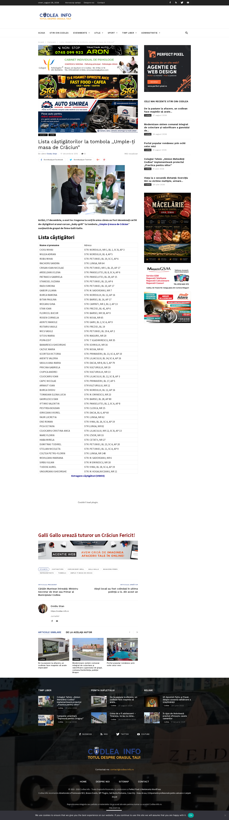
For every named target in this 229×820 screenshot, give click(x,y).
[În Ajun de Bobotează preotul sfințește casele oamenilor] (152, 717)
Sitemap (124, 781)
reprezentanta (47, 573)
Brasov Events (92, 793)
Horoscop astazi (73, 3)
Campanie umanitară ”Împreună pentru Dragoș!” (70, 717)
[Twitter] (182, 2)
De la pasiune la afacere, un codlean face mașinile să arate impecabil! (52, 665)
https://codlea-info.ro (60, 611)
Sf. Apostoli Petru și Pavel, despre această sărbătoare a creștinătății (177, 699)
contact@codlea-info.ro (122, 769)
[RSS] (176, 2)
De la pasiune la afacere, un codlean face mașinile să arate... (123, 699)
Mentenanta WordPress (151, 789)
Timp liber (128, 33)
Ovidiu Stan (52, 154)
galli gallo (93, 569)
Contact (101, 3)
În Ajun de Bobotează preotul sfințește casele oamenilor (175, 716)
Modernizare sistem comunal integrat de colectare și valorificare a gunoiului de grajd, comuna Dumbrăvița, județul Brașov (87, 667)
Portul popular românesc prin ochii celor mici (121, 664)
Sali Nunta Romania (117, 793)
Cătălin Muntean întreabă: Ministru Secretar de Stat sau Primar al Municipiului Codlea (58, 591)
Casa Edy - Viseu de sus (137, 793)
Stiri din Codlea (59, 33)
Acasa (41, 33)
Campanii (42, 135)
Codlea (52, 135)
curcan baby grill (76, 569)
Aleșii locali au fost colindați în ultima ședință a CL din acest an (116, 590)
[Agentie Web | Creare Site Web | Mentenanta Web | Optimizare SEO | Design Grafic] (88, 561)
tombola (62, 573)
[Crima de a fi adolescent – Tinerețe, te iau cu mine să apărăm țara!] (99, 717)
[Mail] (57, 621)
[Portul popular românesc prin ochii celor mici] (122, 649)
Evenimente (80, 33)
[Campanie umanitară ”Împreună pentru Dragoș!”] (46, 720)
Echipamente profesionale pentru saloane (165, 793)
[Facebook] (170, 2)
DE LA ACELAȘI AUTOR (79, 632)
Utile (97, 33)
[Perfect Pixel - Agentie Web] (167, 91)
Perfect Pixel (134, 789)
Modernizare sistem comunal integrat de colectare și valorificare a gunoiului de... (166, 127)
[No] (225, 815)
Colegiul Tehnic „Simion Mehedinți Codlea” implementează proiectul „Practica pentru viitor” (164, 162)
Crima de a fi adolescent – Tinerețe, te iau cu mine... (123, 714)
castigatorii (57, 569)
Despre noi (89, 3)
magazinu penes (110, 569)
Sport (111, 33)
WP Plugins (103, 793)
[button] (186, 32)
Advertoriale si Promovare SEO (72, 793)
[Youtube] (188, 2)
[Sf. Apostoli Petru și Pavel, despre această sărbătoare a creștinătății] (152, 701)
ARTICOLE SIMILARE (49, 632)
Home (83, 781)
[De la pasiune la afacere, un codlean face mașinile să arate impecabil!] (53, 649)
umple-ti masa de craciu (81, 573)
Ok (190, 815)
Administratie (149, 33)
